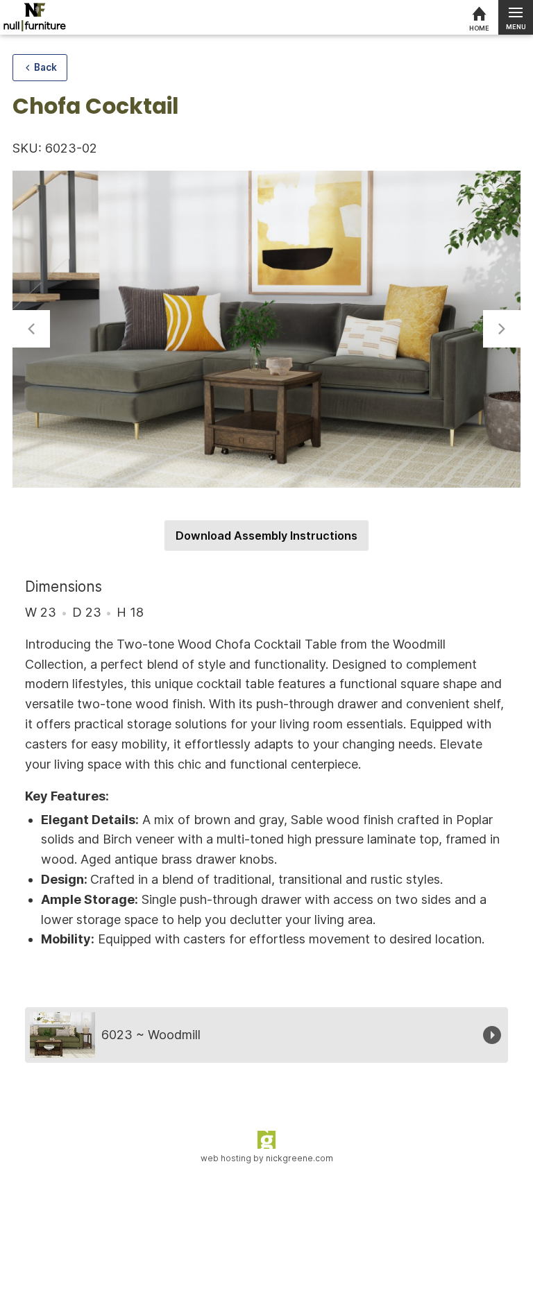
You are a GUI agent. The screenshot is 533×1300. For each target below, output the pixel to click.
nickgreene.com (299, 1158)
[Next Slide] (502, 329)
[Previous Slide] (31, 329)
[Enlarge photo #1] (266, 329)
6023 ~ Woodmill (151, 1034)
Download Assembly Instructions (266, 535)
